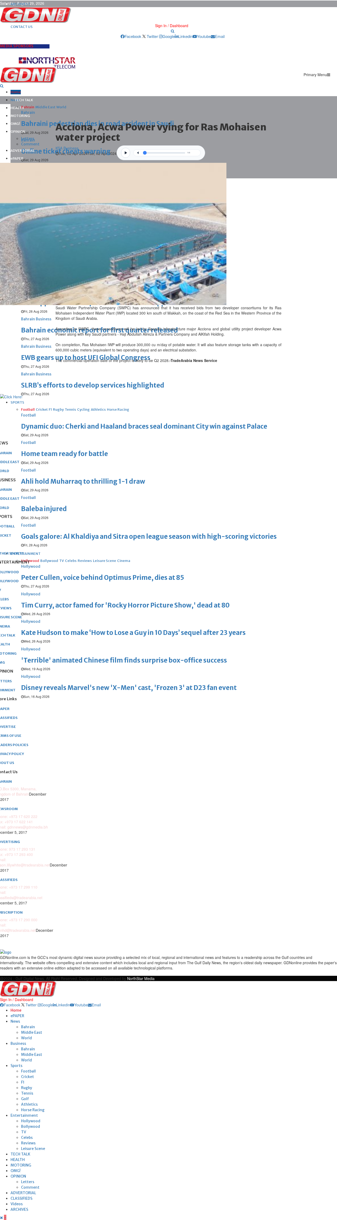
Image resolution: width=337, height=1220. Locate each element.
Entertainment (24, 1115)
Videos (17, 1204)
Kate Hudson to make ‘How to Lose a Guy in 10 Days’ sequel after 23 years (133, 633)
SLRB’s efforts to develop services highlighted (92, 385)
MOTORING (20, 116)
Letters (27, 138)
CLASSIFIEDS (21, 1198)
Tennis (27, 1093)
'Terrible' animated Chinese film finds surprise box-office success (124, 660)
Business (18, 1043)
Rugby (26, 1087)
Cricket (27, 1076)
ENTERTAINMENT (26, 553)
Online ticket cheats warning (66, 151)
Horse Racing (32, 1110)
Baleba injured (44, 509)
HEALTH (17, 108)
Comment (30, 144)
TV (23, 1132)
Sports (16, 1065)
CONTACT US (22, 27)
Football (28, 1071)
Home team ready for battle (64, 454)
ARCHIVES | (20, 4)
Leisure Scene (33, 1148)
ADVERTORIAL (23, 150)
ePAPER (17, 158)
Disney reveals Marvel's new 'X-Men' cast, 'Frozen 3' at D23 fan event (129, 688)
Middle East (31, 1032)
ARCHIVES (19, 1209)
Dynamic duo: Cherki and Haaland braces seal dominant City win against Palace (144, 426)
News (15, 1021)
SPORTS (17, 402)
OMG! (15, 123)
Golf (25, 1098)
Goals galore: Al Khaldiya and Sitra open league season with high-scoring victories (149, 536)
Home (16, 92)
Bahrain (28, 1027)
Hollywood (30, 1121)
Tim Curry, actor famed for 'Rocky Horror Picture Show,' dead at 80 (125, 605)
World (26, 1038)
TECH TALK (23, 100)
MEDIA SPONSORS (16, 46)
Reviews (28, 1143)
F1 (22, 1082)
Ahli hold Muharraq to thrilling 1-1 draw (83, 481)
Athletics (29, 1104)
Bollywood (30, 1126)
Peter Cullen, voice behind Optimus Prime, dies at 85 (102, 578)
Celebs (27, 1137)
